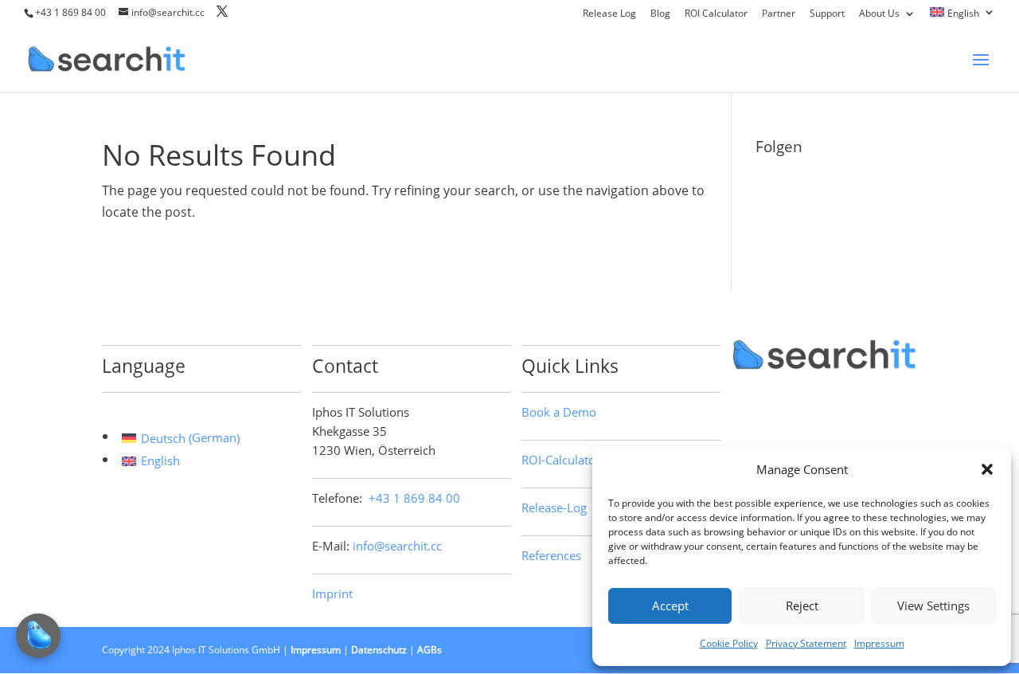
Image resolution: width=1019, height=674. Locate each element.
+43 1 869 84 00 (70, 12)
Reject (802, 605)
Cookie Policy (729, 643)
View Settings (933, 605)
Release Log (609, 14)
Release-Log (554, 507)
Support (827, 14)
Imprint (332, 594)
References (551, 555)
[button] (987, 469)
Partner (778, 14)
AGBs (429, 649)
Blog (660, 14)
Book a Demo (558, 412)
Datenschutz (379, 649)
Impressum (879, 643)
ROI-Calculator (560, 460)
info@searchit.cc (397, 546)
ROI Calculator (716, 14)
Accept (670, 605)
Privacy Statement (806, 643)
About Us (879, 14)
